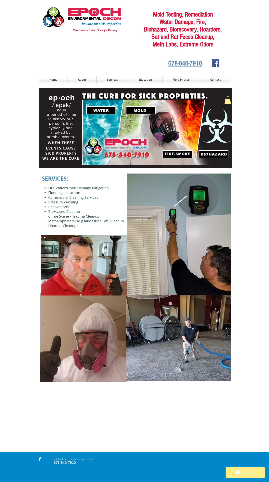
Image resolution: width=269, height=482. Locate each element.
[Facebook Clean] (40, 459)
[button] (227, 100)
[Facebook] (215, 63)
